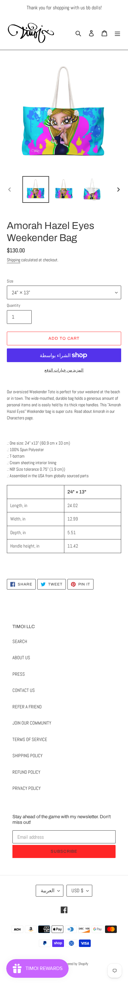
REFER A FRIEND (27, 707)
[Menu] (117, 33)
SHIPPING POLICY (27, 755)
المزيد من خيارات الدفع (64, 370)
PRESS (18, 674)
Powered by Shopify (75, 963)
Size (10, 281)
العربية (47, 890)
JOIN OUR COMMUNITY (31, 723)
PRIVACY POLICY (26, 788)
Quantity (13, 305)
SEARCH (19, 641)
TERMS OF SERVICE (29, 739)
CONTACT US (23, 690)
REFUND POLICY (26, 772)
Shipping (13, 260)
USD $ (77, 890)
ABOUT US (21, 657)
